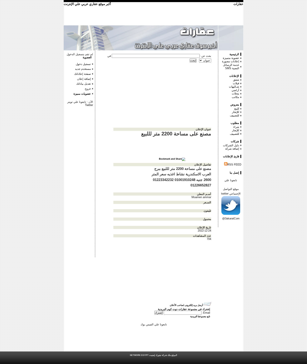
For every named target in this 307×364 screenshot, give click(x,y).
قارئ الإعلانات (231, 156)
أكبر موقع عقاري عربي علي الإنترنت (87, 4)
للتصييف (234, 115)
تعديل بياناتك (83, 83)
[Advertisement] (80, 119)
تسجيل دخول (83, 64)
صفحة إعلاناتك (82, 73)
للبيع (236, 108)
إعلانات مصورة (230, 61)
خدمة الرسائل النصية (231, 66)
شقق (236, 79)
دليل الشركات (231, 145)
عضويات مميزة (82, 93)
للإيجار (235, 111)
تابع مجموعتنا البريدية (200, 316)
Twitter (89, 105)
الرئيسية (234, 54)
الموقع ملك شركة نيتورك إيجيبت (153, 355)
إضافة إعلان (84, 78)
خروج (88, 88)
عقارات (238, 4)
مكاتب (235, 97)
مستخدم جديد (83, 68)
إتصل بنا (234, 172)
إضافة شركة (232, 148)
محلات (235, 93)
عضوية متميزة (231, 58)
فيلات (236, 83)
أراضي (235, 90)
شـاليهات (234, 86)
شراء (236, 127)
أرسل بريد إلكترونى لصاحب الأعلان (186, 305)
